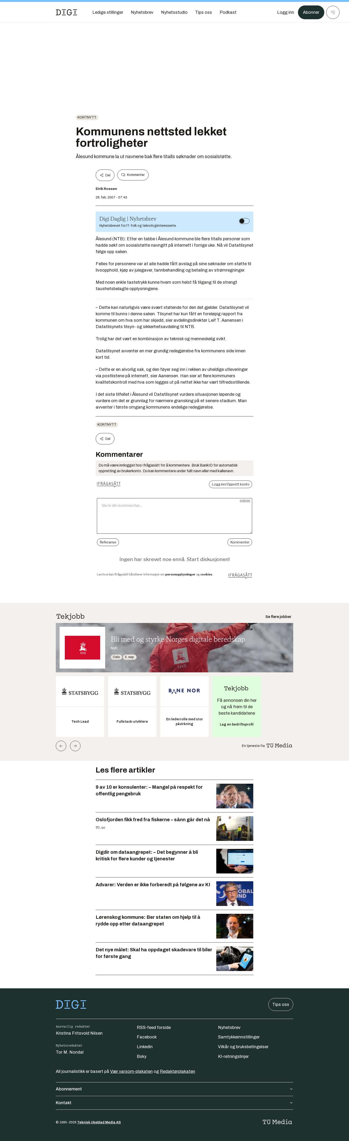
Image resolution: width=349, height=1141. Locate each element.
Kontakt (63, 1102)
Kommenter (136, 175)
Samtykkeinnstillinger (239, 1037)
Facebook (147, 1037)
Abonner (311, 12)
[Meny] (333, 12)
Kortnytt (87, 117)
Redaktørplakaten (177, 1071)
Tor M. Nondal (70, 1052)
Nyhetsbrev (229, 1027)
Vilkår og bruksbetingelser (243, 1046)
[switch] (244, 221)
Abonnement (69, 1089)
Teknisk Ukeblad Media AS (99, 1122)
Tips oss (280, 1004)
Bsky (141, 1056)
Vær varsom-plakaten (131, 1071)
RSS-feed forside (154, 1027)
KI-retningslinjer (233, 1056)
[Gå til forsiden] (66, 12)
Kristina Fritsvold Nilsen (79, 1033)
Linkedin (145, 1046)
